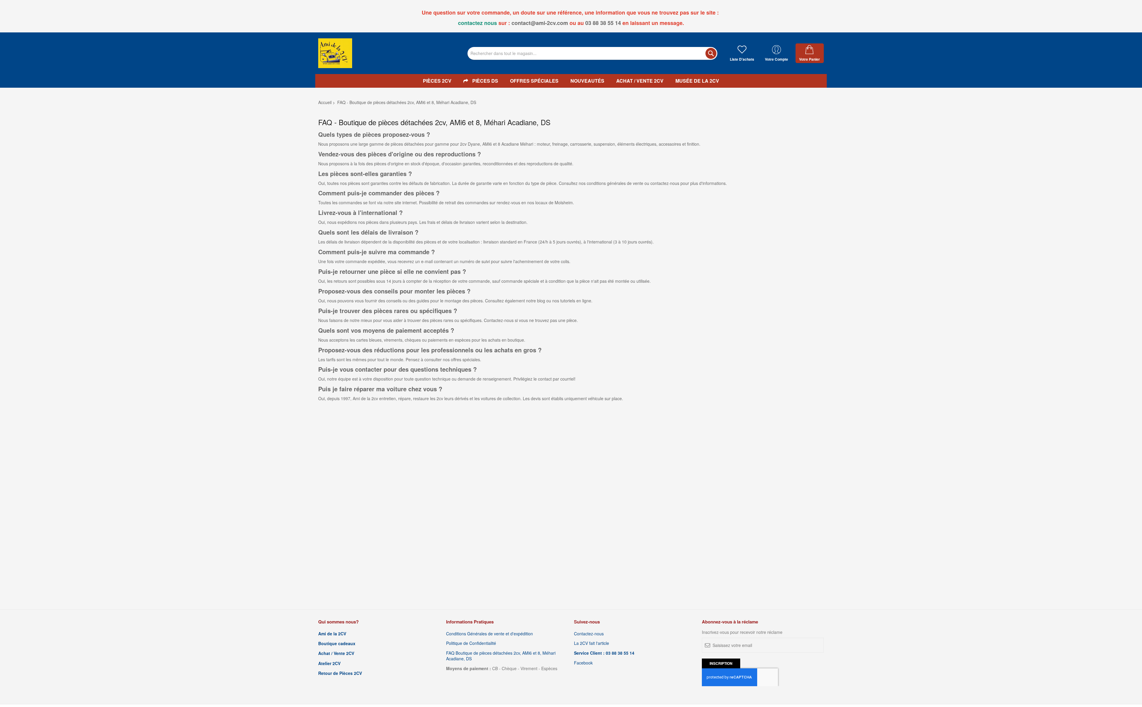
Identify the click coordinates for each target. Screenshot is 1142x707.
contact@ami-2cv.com (540, 23)
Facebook (583, 663)
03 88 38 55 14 (603, 23)
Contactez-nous (589, 634)
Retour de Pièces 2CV (340, 673)
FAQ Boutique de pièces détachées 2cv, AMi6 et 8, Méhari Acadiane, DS (501, 656)
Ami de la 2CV (332, 634)
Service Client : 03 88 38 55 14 (604, 653)
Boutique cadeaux (336, 643)
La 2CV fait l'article (591, 643)
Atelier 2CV (329, 663)
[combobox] (592, 53)
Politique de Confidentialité (471, 643)
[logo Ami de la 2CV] (335, 53)
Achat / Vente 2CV (336, 653)
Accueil (325, 102)
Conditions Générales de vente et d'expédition (489, 634)
